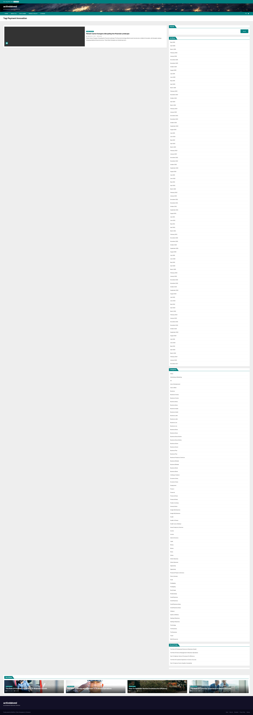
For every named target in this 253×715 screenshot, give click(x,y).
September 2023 (174, 126)
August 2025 (173, 70)
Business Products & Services (177, 457)
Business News (174, 429)
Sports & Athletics (174, 614)
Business (172, 391)
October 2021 (173, 206)
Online (171, 555)
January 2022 (173, 196)
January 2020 (173, 276)
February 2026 (173, 52)
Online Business (174, 558)
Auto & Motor (173, 387)
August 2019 (173, 293)
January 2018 (173, 360)
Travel (171, 635)
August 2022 (173, 171)
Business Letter (174, 415)
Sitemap (42, 13)
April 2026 (172, 45)
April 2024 (172, 101)
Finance (172, 489)
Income (172, 530)
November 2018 (174, 325)
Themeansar (28, 712)
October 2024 (173, 98)
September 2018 (174, 332)
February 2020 (173, 272)
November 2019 (174, 283)
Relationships (173, 593)
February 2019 (173, 314)
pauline (100, 36)
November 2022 (174, 161)
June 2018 (172, 342)
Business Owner (174, 443)
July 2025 (172, 73)
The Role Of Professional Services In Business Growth (183, 649)
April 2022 (172, 185)
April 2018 (172, 349)
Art (171, 380)
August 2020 (173, 251)
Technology (173, 625)
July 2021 (172, 217)
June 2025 (172, 77)
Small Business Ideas (175, 604)
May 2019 (172, 304)
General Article (173, 506)
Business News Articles (176, 436)
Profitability (173, 583)
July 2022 (172, 175)
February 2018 (173, 356)
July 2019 (172, 297)
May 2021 (172, 223)
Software (172, 611)
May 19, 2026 (71, 690)
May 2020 (172, 262)
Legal (171, 541)
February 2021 (173, 234)
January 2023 (173, 154)
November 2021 (174, 203)
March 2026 (173, 49)
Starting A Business (175, 618)
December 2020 (174, 237)
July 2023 (172, 133)
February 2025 (173, 91)
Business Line (173, 422)
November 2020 (174, 241)
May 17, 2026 (133, 690)
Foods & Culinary (174, 502)
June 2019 (172, 300)
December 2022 (174, 157)
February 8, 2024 (91, 36)
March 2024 (173, 105)
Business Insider (174, 408)
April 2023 (172, 143)
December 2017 (174, 363)
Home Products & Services (176, 527)
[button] (246, 13)
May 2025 (172, 80)
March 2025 (173, 87)
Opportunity (173, 565)
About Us (13, 13)
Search (172, 26)
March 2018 (173, 353)
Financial (172, 492)
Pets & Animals (174, 576)
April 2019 (172, 307)
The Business (173, 628)
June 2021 (172, 220)
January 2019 (173, 318)
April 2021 (172, 227)
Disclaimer (22, 13)
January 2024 (173, 112)
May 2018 (172, 346)
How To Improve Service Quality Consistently (181, 663)
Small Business (174, 597)
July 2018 (172, 339)
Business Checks (174, 394)
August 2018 (173, 335)
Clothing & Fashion (175, 475)
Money (171, 544)
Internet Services (90, 31)
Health (171, 516)
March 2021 (173, 230)
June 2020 (172, 258)
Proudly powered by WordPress (9, 712)
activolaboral (10, 6)
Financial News (174, 496)
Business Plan (173, 450)
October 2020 (173, 244)
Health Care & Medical (175, 523)
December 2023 (174, 115)
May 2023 (172, 140)
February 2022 (173, 192)
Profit (171, 579)
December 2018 (174, 321)
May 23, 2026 (10, 690)
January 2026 (173, 56)
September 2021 (174, 210)
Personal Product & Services (177, 572)
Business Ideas (174, 401)
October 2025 (173, 66)
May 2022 (172, 182)
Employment (173, 485)
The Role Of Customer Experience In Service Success (183, 659)
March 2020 (173, 269)
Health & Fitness (174, 520)
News (171, 551)
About (171, 373)
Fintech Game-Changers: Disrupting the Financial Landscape (107, 34)
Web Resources (174, 639)
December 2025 (174, 59)
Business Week (174, 468)
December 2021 (174, 199)
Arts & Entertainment (175, 384)
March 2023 (173, 147)
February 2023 (173, 150)
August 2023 (173, 129)
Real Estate (173, 590)
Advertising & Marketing (176, 377)
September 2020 (174, 248)
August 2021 (173, 213)
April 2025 (172, 84)
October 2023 (173, 122)
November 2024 (174, 94)
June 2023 (172, 136)
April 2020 (172, 265)
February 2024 (173, 108)
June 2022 (172, 178)
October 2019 (173, 286)
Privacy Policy (33, 13)
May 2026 (172, 42)
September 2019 (174, 290)
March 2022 (173, 189)
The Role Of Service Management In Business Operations (184, 652)
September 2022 (174, 168)
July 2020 (172, 255)
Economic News (174, 478)
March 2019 (173, 311)
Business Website (174, 461)
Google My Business (175, 509)
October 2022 (173, 164)
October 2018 (173, 328)
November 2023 (174, 119)
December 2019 (174, 279)
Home (6, 13)
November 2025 (174, 63)
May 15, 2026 (195, 690)
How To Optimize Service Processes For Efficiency (182, 656)
